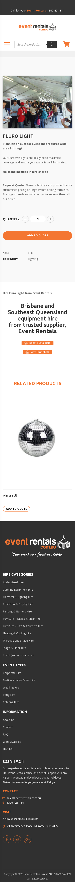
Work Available (12, 741)
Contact (8, 727)
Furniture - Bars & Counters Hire (23, 626)
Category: (10, 259)
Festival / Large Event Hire (19, 680)
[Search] (52, 44)
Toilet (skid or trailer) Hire (18, 655)
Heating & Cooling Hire (17, 633)
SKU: (6, 253)
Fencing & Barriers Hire (17, 611)
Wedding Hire (11, 687)
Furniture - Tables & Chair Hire (22, 619)
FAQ (5, 734)
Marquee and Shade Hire (18, 640)
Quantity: (11, 219)
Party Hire (9, 695)
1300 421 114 (55, 10)
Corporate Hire (12, 673)
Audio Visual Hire (13, 582)
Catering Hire (11, 702)
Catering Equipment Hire (18, 589)
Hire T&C (8, 749)
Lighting (33, 259)
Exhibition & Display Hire (18, 604)
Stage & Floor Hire (14, 648)
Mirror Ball (10, 495)
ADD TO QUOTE (37, 235)
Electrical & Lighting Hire (18, 597)
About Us (8, 720)
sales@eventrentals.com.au (24, 798)
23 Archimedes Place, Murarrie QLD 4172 (32, 826)
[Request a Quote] (66, 44)
